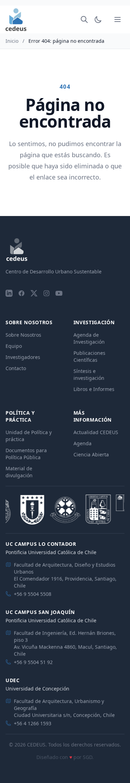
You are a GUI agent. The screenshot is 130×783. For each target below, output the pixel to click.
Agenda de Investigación (89, 338)
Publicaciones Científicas (89, 356)
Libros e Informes (93, 389)
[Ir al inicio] (16, 19)
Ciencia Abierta (91, 454)
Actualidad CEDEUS (95, 432)
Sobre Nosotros (23, 334)
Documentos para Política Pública (26, 454)
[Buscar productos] (84, 19)
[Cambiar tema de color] (98, 19)
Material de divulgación (19, 472)
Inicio (12, 41)
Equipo (14, 346)
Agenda (82, 443)
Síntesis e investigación (88, 374)
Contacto (16, 368)
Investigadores (23, 357)
